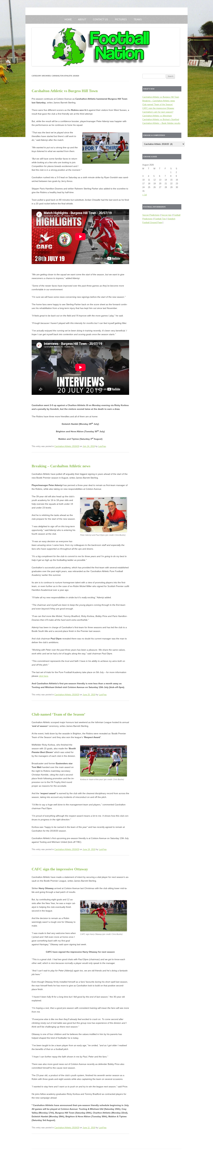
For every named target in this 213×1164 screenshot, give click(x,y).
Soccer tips (166, 215)
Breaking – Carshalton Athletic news (61, 466)
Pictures (121, 19)
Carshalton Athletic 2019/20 (66, 446)
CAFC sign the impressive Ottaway (60, 869)
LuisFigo (102, 446)
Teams (138, 19)
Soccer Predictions (151, 215)
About (82, 19)
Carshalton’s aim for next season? (157, 112)
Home (68, 19)
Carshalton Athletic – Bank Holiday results (161, 123)
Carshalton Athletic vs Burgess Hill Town (65, 91)
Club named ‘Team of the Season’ (58, 714)
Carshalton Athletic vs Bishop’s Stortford (160, 119)
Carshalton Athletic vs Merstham (157, 116)
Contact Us (100, 19)
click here (43, 676)
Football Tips (160, 219)
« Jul (144, 195)
